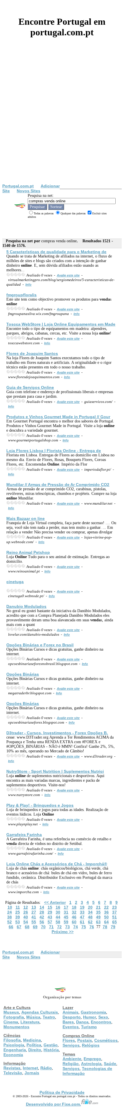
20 (90, 907)
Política (34, 1045)
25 (17, 912)
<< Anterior (55, 902)
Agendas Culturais (39, 1012)
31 (66, 912)
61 (82, 922)
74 (75, 927)
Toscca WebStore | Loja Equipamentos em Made (60, 324)
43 (50, 917)
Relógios (90, 1045)
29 (50, 912)
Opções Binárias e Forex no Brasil (40, 645)
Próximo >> (63, 931)
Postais (84, 1040)
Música (33, 1017)
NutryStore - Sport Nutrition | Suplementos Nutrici (55, 771)
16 (58, 907)
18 (74, 907)
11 (18, 907)
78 (105, 927)
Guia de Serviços (30, 387)
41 (33, 917)
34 (90, 912)
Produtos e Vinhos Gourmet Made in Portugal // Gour (58, 416)
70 (43, 927)
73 (67, 927)
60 (74, 922)
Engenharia (14, 1050)
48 (90, 917)
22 (106, 907)
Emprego (92, 1058)
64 (106, 922)
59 (66, 922)
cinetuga (15, 581)
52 (9, 922)
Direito (34, 1050)
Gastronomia (93, 1012)
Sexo (103, 1017)
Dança (82, 1022)
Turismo (89, 1027)
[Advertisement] (62, 119)
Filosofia (12, 1040)
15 (50, 907)
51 (114, 917)
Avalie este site (68, 275)
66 (11, 927)
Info (28, 284)
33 (82, 912)
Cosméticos (106, 1040)
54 (25, 922)
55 (33, 922)
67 (19, 927)
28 (42, 912)
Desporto (72, 1017)
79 (113, 927)
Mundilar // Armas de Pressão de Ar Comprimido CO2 (57, 484)
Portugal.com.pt (18, 186)
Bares (68, 1022)
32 (74, 912)
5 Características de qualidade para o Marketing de (56, 251)
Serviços (71, 1045)
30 (58, 912)
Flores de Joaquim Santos (32, 353)
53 (17, 922)
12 (25, 907)
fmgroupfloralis (21, 295)
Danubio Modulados (26, 606)
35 (98, 912)
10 (9, 907)
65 (114, 922)
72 (59, 927)
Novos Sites (28, 191)
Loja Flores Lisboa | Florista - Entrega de (53, 450)
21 (98, 907)
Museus (11, 1012)
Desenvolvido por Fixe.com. (53, 1104)
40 (25, 917)
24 (9, 912)
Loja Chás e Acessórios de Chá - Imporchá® (56, 864)
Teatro (49, 1017)
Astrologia (91, 1063)
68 (27, 927)
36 (106, 912)
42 (42, 917)
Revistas (11, 1068)
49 (98, 917)
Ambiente (72, 1058)
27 (33, 912)
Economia (13, 1054)
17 (66, 907)
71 (51, 927)
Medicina (32, 1040)
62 (90, 922)
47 (82, 917)
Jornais (32, 1073)
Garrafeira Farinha (24, 834)
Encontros (101, 1022)
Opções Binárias (22, 674)
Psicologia (13, 1045)
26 (25, 912)
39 (17, 917)
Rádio (46, 1068)
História (51, 1050)
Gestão (51, 1045)
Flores (69, 1040)
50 (106, 917)
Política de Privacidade (62, 1092)
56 (42, 922)
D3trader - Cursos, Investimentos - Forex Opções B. (57, 733)
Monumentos (16, 1027)
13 (33, 907)
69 (35, 927)
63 (98, 922)
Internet (30, 1068)
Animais (70, 1012)
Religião (71, 1063)
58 (58, 922)
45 (66, 917)
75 (83, 927)
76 (91, 927)
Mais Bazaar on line (25, 518)
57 (50, 922)
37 (114, 912)
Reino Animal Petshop (28, 552)
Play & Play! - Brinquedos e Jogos (40, 805)
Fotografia (13, 1017)
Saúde (110, 1063)
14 (42, 907)
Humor (89, 1017)
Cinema (10, 1022)
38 (9, 917)
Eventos (71, 1027)
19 (82, 907)
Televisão (12, 1073)
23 (114, 907)
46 (74, 917)
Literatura (30, 1022)
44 (58, 917)
